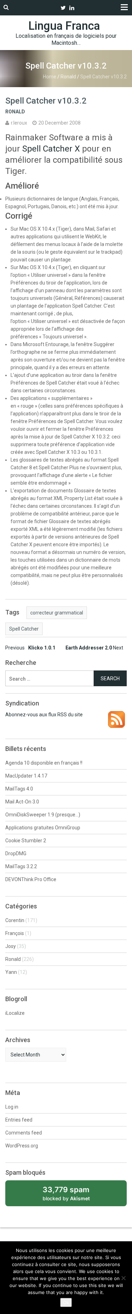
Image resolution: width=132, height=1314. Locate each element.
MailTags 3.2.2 (21, 866)
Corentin (14, 920)
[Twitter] (63, 8)
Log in (11, 1107)
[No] (123, 1277)
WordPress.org (21, 1145)
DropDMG (15, 853)
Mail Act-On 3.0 (22, 801)
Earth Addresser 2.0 (94, 648)
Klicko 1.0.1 (30, 648)
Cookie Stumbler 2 (25, 840)
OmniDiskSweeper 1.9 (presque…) (42, 814)
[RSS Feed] (116, 714)
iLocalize (15, 1013)
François (14, 933)
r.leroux (19, 123)
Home (49, 76)
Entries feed (18, 1120)
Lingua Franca (64, 26)
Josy (10, 946)
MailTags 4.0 (19, 789)
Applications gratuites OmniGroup (42, 827)
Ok (66, 1302)
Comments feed (23, 1133)
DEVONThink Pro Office (30, 879)
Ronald (68, 76)
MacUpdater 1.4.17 (26, 776)
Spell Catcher (24, 629)
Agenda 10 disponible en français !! (43, 763)
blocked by (74, 1195)
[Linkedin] (71, 8)
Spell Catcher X (51, 149)
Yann (11, 972)
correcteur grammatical (56, 613)
